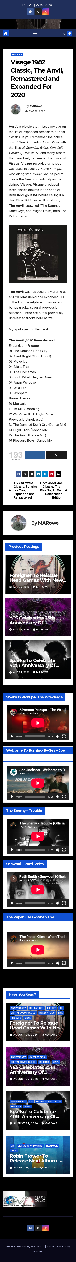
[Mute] (58, 736)
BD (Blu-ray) (36, 1008)
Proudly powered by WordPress (25, 1246)
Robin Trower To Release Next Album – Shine (35, 1160)
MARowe (36, 106)
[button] (63, 33)
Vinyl (28, 1018)
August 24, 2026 (26, 1123)
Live (60, 1013)
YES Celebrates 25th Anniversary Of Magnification (32, 622)
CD (61, 1008)
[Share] (35, 455)
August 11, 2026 (25, 1167)
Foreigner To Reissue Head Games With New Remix (36, 580)
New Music (52, 1146)
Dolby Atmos (47, 1013)
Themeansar (37, 1251)
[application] (38, 722)
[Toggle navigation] (35, 33)
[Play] (12, 736)
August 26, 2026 (26, 1034)
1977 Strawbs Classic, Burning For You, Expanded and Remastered (25, 490)
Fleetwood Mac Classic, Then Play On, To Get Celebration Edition (51, 490)
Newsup (62, 1246)
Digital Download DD (23, 1013)
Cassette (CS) (37, 1057)
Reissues (17, 54)
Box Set (51, 1008)
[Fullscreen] (64, 736)
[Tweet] (56, 455)
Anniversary (18, 1008)
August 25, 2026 (26, 1079)
